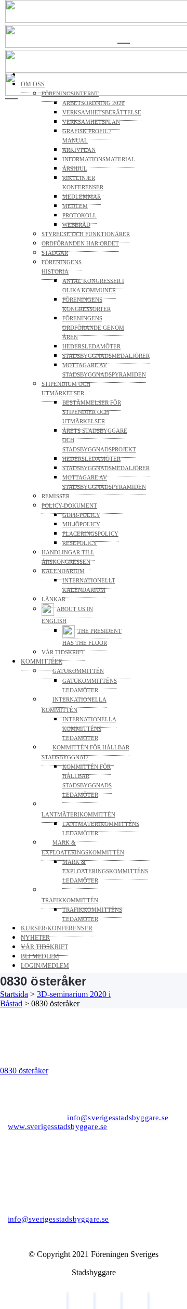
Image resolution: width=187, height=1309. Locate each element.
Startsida (14, 994)
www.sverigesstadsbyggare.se (57, 1126)
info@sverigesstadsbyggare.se (117, 1117)
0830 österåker (24, 1070)
